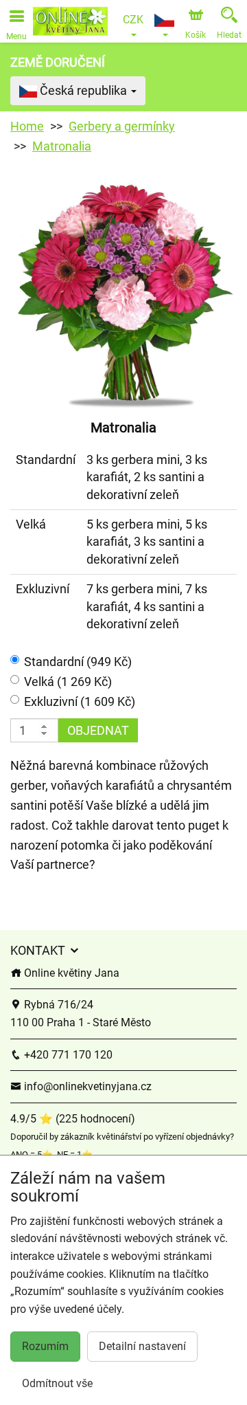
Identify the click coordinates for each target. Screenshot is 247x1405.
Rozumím (45, 1346)
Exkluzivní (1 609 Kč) (79, 701)
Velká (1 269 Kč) (68, 681)
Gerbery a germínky (122, 126)
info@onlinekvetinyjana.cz (86, 1086)
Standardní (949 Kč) (78, 661)
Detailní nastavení (142, 1346)
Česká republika (83, 90)
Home (27, 126)
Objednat (98, 730)
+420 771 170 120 (67, 1054)
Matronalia (61, 146)
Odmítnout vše (57, 1383)
